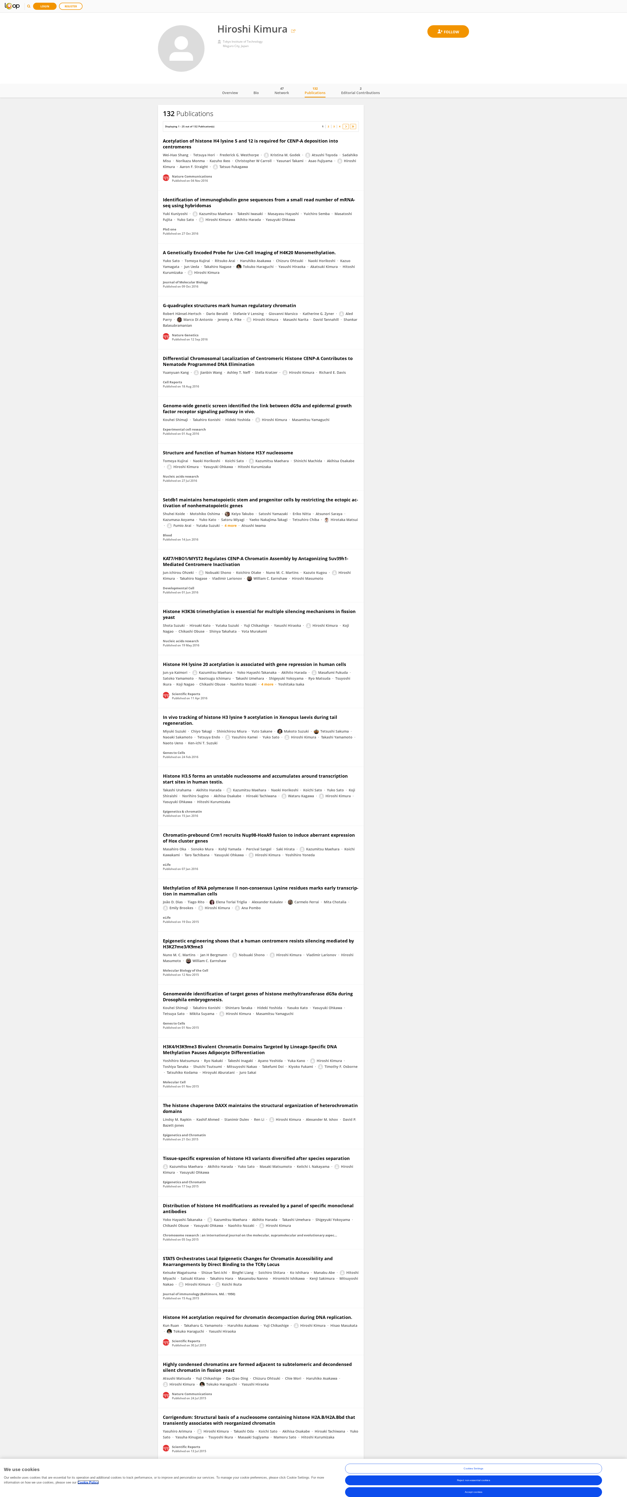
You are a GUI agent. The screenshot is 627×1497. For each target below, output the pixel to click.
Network (282, 90)
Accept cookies (473, 1492)
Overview (230, 92)
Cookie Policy (88, 1482)
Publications (315, 90)
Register (71, 6)
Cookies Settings (473, 1468)
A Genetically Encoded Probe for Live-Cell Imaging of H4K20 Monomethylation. (249, 252)
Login (44, 6)
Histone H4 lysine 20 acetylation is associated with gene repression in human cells (254, 664)
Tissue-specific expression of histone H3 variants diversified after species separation (256, 1158)
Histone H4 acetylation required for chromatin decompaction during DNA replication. (257, 1317)
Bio (256, 92)
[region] (313, 1478)
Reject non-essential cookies (473, 1480)
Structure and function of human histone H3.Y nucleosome (228, 453)
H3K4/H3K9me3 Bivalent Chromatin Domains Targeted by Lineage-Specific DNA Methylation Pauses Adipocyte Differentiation (250, 1049)
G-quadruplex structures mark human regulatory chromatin (229, 305)
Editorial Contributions (360, 90)
